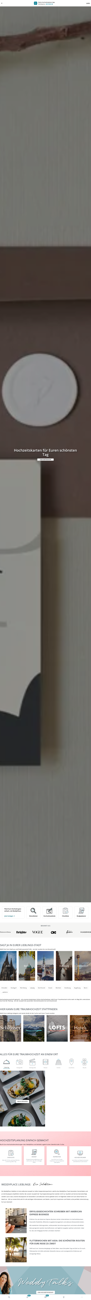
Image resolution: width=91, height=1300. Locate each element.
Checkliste (65, 917)
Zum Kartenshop (45, 460)
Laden (88, 3)
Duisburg (67, 989)
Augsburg (77, 989)
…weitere (5, 993)
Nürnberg (23, 989)
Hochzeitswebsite (49, 917)
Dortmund (41, 989)
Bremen (58, 989)
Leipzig (32, 989)
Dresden (4, 989)
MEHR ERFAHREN (22, 1102)
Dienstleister (33, 917)
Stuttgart (14, 989)
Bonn (85, 989)
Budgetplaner (81, 917)
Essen (50, 989)
